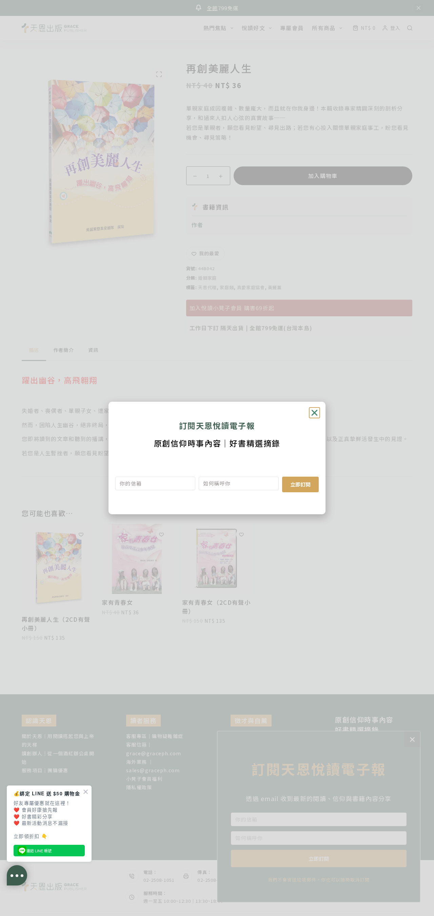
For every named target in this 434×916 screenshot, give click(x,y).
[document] (217, 458)
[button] (314, 413)
